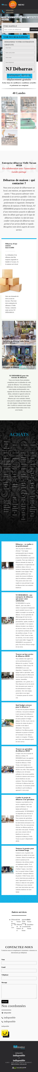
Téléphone (4, 975)
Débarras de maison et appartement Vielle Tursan (19, 925)
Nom (3, 959)
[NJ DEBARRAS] (19, 1047)
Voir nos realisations (15, 37)
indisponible (5, 1026)
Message (4, 982)
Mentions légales (19, 1064)
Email (3, 967)
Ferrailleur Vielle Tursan (28, 926)
